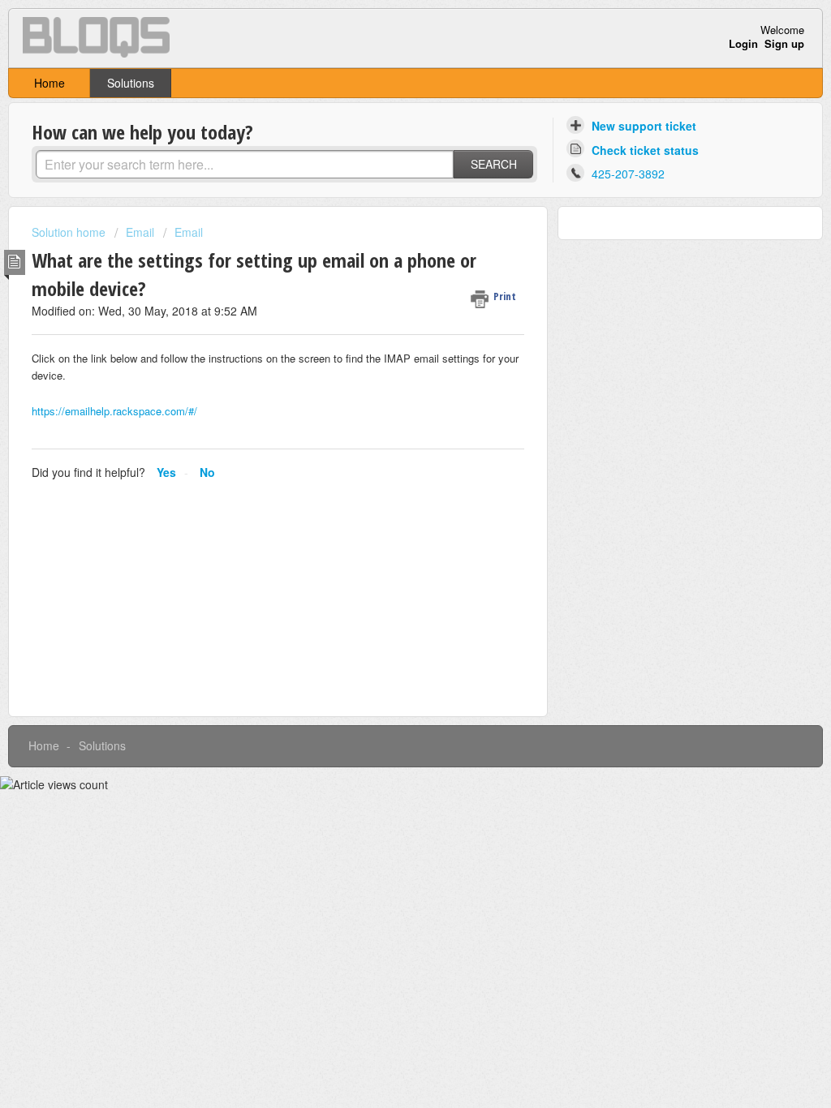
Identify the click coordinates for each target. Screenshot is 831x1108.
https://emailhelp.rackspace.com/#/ (114, 411)
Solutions (130, 83)
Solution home (70, 232)
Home (49, 83)
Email (140, 232)
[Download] (385, 345)
